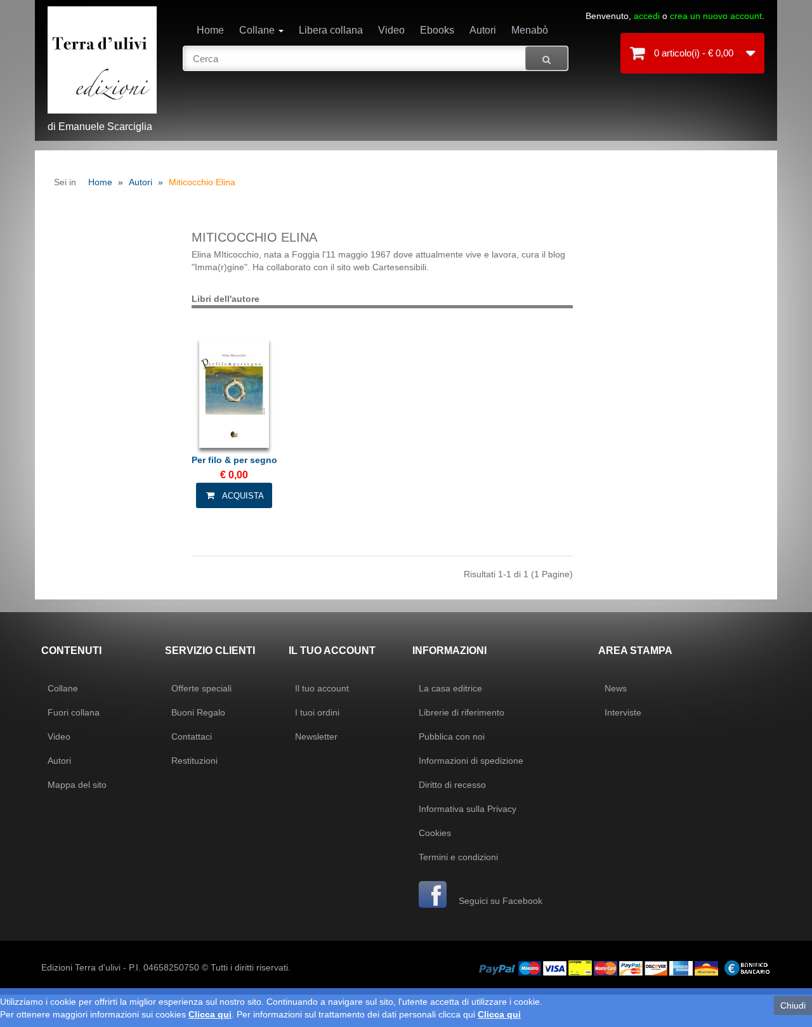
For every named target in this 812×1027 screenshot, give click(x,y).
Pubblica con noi (452, 736)
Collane (258, 30)
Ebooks (437, 30)
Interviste (623, 712)
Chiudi (793, 1005)
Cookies (435, 833)
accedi (647, 16)
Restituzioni (194, 761)
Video (391, 30)
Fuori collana (74, 712)
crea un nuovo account (716, 16)
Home (210, 30)
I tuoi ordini (317, 712)
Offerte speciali (201, 688)
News (616, 688)
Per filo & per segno (234, 460)
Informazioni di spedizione (471, 761)
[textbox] (376, 58)
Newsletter (316, 736)
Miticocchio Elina (202, 182)
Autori (482, 30)
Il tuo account (322, 688)
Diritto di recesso (452, 785)
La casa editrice (450, 688)
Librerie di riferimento (461, 712)
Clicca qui (210, 1014)
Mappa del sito (77, 785)
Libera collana (331, 30)
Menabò (529, 30)
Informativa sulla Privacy (467, 809)
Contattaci (191, 736)
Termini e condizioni (458, 857)
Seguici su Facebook (499, 901)
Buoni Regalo (198, 712)
